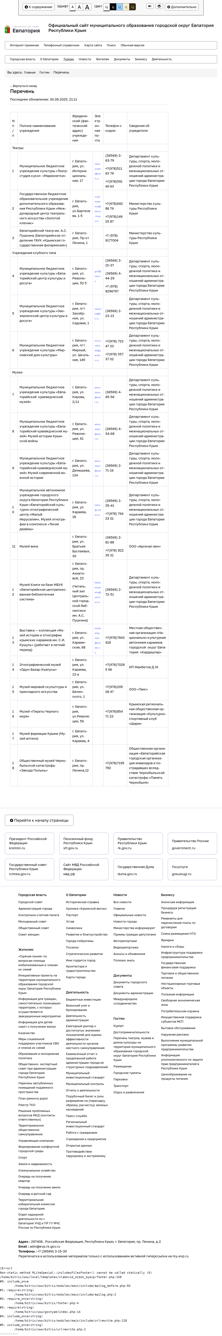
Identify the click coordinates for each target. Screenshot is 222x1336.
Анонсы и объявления (129, 954)
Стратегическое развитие (84, 954)
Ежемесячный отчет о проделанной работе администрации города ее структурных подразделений (87, 1060)
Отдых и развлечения (128, 1092)
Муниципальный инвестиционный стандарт (85, 1075)
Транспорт (121, 1086)
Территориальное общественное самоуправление (31, 1130)
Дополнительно (183, 7)
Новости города (125, 921)
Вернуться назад (24, 86)
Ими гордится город (80, 960)
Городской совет (30, 902)
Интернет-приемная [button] (24, 45)
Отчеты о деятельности (83, 1090)
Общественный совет (33, 928)
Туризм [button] (68, 59)
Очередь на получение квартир (34, 1179)
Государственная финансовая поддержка (178, 965)
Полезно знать (124, 960)
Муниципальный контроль (85, 1084)
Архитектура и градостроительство (81, 968)
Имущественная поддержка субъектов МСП (181, 1019)
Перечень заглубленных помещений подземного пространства (35, 1087)
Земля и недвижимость (35, 1164)
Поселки (72, 947)
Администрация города (35, 908)
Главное (119, 908)
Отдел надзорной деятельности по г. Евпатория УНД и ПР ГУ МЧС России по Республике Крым (39, 1221)
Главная (29, 72)
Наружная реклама (175, 1034)
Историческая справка (82, 902)
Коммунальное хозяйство (37, 1170)
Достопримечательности (131, 1032)
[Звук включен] (150, 6)
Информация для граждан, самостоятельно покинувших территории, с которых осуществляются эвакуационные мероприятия (39, 1007)
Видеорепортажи (125, 947)
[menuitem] (24, 45)
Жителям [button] (102, 59)
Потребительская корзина (180, 1011)
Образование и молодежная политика (38, 1056)
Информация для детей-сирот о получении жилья (37, 1024)
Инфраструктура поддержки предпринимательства (181, 955)
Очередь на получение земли (39, 1187)
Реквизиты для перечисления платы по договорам (178, 923)
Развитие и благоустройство (87, 934)
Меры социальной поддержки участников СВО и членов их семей (38, 1043)
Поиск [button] (111, 45)
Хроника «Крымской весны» (86, 908)
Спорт (22, 1157)
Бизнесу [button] (141, 59)
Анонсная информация (177, 902)
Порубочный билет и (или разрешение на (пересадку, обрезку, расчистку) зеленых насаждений (87, 1102)
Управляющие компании (36, 1140)
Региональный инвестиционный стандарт (85, 1124)
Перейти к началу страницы (40, 820)
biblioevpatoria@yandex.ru (98, 592)
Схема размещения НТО (178, 933)
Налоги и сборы (172, 946)
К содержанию (40, 7)
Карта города (75, 977)
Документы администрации (133, 993)
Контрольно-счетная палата (38, 915)
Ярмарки (167, 940)
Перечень (61, 72)
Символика (74, 928)
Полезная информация (177, 994)
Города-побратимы (79, 941)
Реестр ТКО (26, 1105)
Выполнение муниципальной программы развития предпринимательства (182, 1045)
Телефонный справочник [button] (61, 45)
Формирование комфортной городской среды (38, 1149)
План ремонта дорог (33, 1098)
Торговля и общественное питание (180, 975)
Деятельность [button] (162, 59)
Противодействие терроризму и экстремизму (85, 1154)
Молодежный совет (32, 921)
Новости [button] (85, 59)
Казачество (26, 1033)
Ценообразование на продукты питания (176, 1076)
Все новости (122, 902)
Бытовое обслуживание (178, 1028)
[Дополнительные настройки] (159, 6)
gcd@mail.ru (98, 276)
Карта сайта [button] (93, 45)
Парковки (120, 1079)
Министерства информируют (134, 928)
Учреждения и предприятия (86, 1139)
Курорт (118, 1025)
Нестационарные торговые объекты (180, 986)
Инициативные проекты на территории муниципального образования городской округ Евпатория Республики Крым (39, 984)
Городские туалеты (127, 1073)
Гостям (44, 72)
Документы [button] (122, 59)
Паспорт (72, 915)
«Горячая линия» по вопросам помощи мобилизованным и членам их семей (38, 962)
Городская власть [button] (22, 59)
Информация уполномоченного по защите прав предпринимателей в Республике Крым (182, 1061)
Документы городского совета (130, 984)
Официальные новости (129, 915)
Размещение (122, 1066)
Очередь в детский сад (34, 1193)
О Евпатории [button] (49, 59)
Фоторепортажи (125, 941)
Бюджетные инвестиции (83, 999)
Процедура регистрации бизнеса (178, 910)
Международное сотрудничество (125, 1001)
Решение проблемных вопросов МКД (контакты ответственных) (36, 1115)
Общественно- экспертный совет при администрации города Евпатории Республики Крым (37, 1070)
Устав (70, 921)
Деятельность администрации (77, 1018)
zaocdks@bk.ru (98, 313)
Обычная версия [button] (132, 45)
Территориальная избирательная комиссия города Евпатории (36, 1204)
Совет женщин (28, 934)
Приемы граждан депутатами (134, 934)
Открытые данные (79, 1145)
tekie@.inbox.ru (98, 510)
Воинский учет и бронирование (78, 1008)
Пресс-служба (76, 1116)
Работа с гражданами (81, 1132)
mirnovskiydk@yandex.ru (98, 350)
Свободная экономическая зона (180, 1002)
